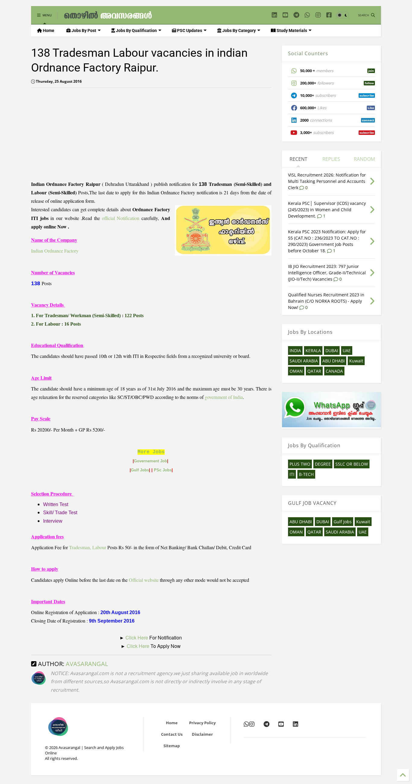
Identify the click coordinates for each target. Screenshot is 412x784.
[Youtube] (285, 15)
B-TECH (306, 474)
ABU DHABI (333, 361)
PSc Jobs (163, 470)
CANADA (334, 371)
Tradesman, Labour (87, 547)
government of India (224, 397)
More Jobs (151, 452)
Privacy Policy (202, 722)
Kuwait (356, 361)
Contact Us (171, 734)
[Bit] (296, 15)
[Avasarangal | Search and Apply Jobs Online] (108, 16)
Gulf (135, 470)
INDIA (295, 350)
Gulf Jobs (343, 521)
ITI (292, 474)
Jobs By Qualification (136, 30)
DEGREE (323, 464)
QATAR (314, 371)
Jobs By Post (83, 30)
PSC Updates (189, 30)
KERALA (313, 350)
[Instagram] (318, 15)
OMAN (296, 371)
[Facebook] (329, 15)
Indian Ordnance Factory (54, 250)
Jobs (144, 470)
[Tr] (307, 15)
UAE (347, 350)
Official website (144, 580)
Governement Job (150, 461)
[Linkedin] (274, 15)
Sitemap (171, 745)
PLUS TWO (300, 464)
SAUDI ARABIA (304, 361)
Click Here (137, 637)
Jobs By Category (238, 30)
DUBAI (331, 350)
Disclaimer (202, 734)
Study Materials (291, 30)
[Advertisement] (81, 134)
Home (48, 30)
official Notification (121, 218)
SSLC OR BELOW (351, 464)
